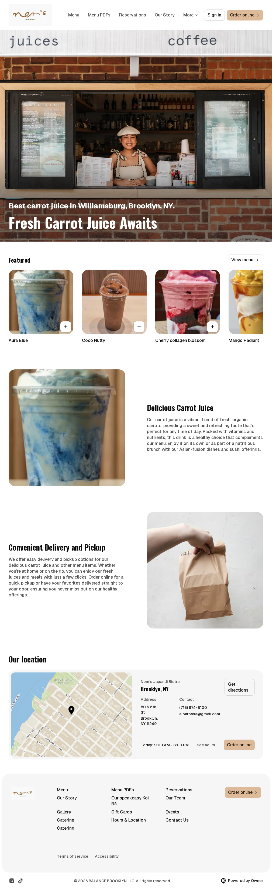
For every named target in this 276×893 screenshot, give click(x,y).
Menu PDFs (99, 15)
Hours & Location (128, 820)
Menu (73, 15)
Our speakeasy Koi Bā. (130, 801)
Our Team (175, 798)
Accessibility (107, 856)
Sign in (214, 15)
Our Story (165, 15)
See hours (206, 745)
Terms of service (72, 856)
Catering (65, 820)
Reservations (132, 15)
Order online (239, 745)
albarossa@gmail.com (199, 714)
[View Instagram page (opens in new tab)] (12, 881)
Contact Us (177, 820)
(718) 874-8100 (193, 707)
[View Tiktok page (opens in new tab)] (20, 881)
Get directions (238, 687)
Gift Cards (121, 812)
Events (172, 812)
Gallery (64, 812)
